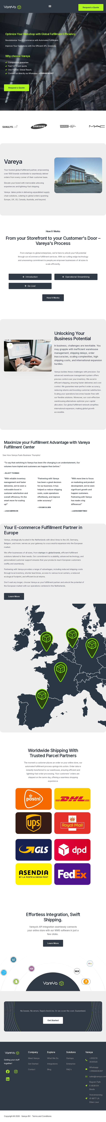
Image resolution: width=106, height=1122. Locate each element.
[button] (50, 6)
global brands (54, 552)
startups (42, 552)
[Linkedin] (8, 1079)
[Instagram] (16, 1071)
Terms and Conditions (41, 1116)
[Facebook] (8, 1071)
